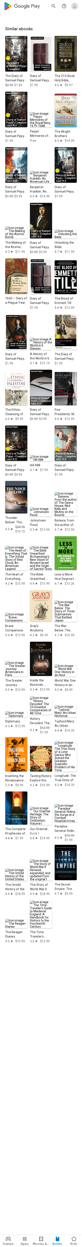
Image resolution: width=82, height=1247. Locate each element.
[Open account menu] (74, 6)
